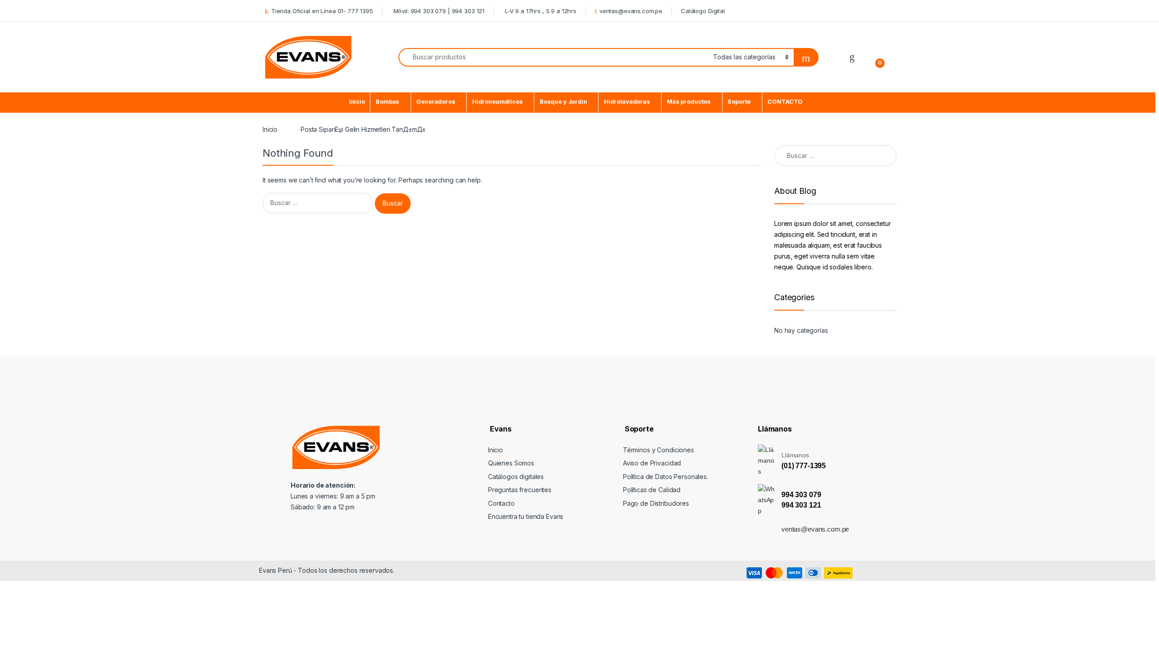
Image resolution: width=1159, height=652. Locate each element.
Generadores (435, 101)
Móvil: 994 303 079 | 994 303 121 (438, 10)
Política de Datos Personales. (665, 476)
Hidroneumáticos (497, 101)
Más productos (689, 101)
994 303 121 (801, 505)
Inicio (357, 101)
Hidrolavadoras (627, 101)
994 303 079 (801, 495)
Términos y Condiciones (658, 450)
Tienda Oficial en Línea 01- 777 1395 (322, 10)
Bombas (387, 101)
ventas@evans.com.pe (630, 10)
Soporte (739, 101)
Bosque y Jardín (563, 101)
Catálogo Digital (703, 10)
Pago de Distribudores (656, 503)
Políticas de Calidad (651, 490)
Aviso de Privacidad (652, 463)
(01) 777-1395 (803, 466)
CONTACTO (785, 101)
